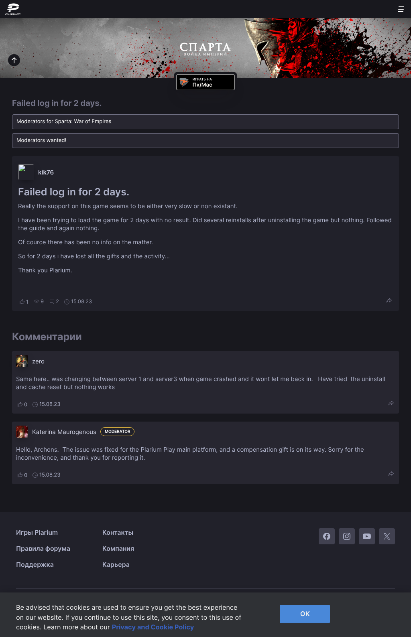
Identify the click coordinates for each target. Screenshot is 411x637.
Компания (118, 548)
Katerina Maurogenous (64, 432)
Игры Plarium (37, 532)
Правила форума (43, 548)
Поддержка (35, 564)
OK (305, 614)
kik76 (46, 172)
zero (38, 361)
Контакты (117, 532)
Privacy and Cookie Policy (153, 627)
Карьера (116, 564)
